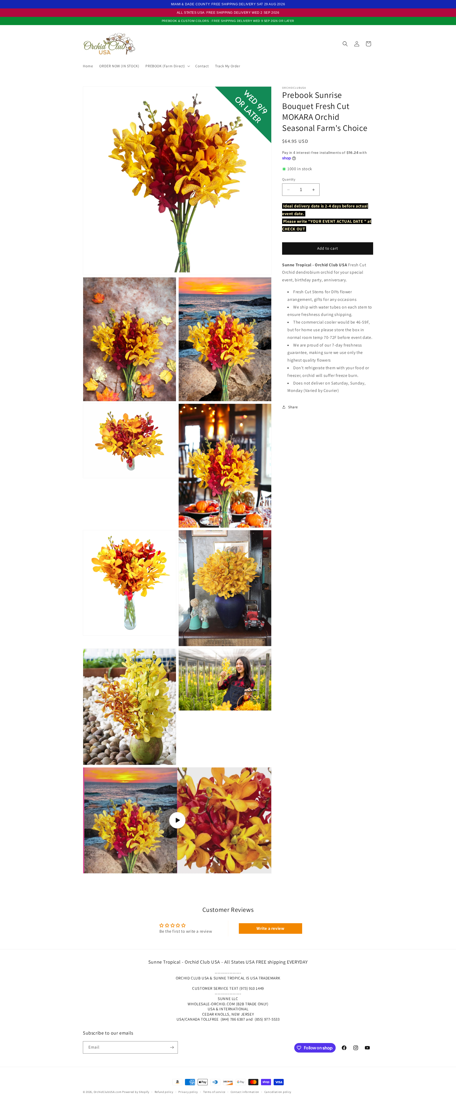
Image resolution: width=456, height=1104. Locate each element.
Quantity (288, 179)
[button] (167, 66)
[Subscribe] (172, 1047)
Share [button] (293, 407)
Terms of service (214, 1092)
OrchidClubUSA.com (108, 1092)
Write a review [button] (270, 928)
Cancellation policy (277, 1092)
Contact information (245, 1092)
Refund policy (164, 1092)
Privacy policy (188, 1092)
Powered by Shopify (135, 1092)
